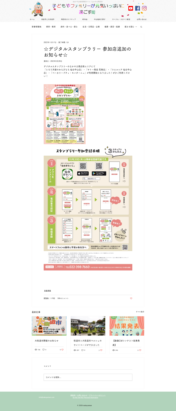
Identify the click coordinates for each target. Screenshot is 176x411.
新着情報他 (36, 27)
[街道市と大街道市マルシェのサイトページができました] (88, 326)
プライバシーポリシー (97, 395)
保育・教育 (51, 27)
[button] (141, 27)
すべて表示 (140, 312)
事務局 (72, 395)
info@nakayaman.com (46, 397)
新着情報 (47, 291)
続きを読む (129, 27)
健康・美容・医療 (112, 27)
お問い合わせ (82, 395)
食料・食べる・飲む (69, 27)
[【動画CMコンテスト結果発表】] (127, 326)
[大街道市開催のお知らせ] (49, 326)
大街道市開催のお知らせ (46, 341)
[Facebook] (137, 8)
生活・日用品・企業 (91, 27)
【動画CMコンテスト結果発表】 (126, 343)
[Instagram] (144, 8)
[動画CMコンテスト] (130, 8)
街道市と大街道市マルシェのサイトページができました (88, 343)
